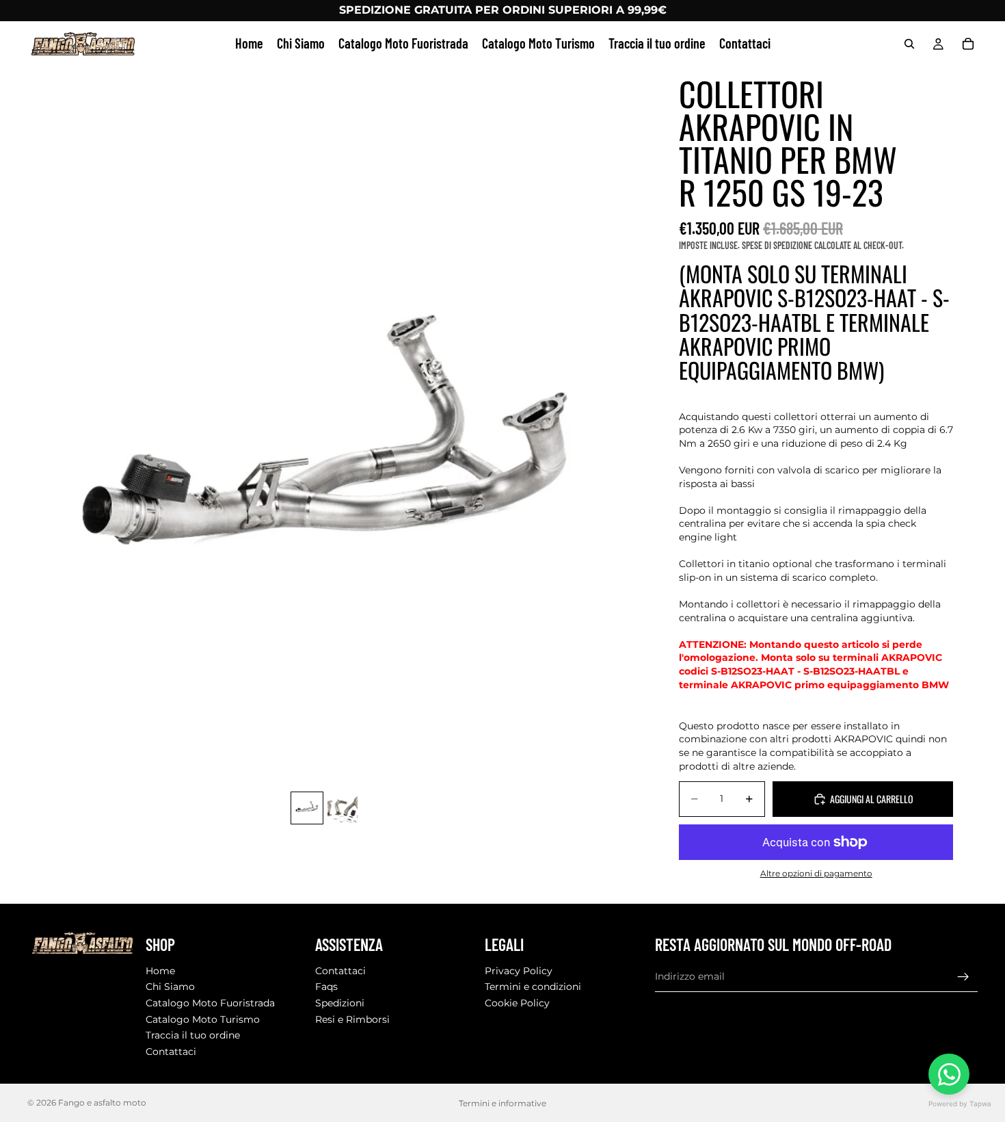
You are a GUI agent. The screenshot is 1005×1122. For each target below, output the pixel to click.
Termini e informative (502, 1103)
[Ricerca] (909, 44)
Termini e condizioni (533, 987)
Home (160, 971)
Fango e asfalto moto (102, 1102)
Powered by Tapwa (959, 1103)
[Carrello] (968, 44)
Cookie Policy (517, 1003)
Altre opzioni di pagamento (816, 873)
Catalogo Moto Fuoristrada (210, 1003)
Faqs (326, 987)
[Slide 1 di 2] (307, 808)
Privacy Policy (518, 971)
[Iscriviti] (963, 977)
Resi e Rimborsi (352, 1019)
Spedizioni (339, 1003)
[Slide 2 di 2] (342, 808)
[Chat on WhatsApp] (948, 1074)
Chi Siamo (170, 987)
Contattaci (171, 1051)
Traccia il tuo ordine (193, 1035)
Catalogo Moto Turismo (203, 1019)
